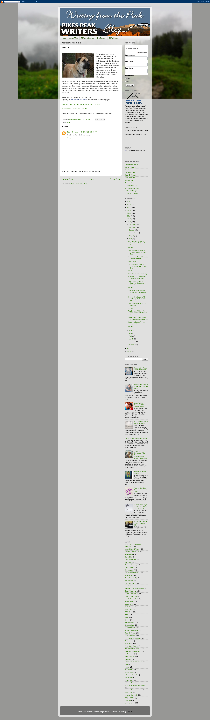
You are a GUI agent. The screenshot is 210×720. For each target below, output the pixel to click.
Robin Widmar (130, 622)
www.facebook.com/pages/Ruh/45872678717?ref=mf (81, 104)
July (130, 238)
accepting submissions (132, 651)
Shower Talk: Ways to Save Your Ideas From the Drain (140, 506)
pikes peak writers (131, 683)
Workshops (128, 641)
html (128, 78)
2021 (129, 201)
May (130, 333)
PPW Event (128, 609)
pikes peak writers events (133, 690)
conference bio (130, 656)
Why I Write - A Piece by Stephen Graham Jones (141, 386)
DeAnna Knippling (131, 565)
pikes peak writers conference (135, 685)
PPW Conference (87, 38)
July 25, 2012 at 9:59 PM (88, 132)
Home (64, 38)
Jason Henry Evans (131, 164)
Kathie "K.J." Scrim (131, 193)
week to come (129, 703)
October (132, 230)
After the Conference (132, 552)
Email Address (130, 55)
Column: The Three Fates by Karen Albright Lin (137, 277)
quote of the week (131, 695)
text (128, 81)
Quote (130, 247)
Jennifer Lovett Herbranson (134, 588)
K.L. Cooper (129, 170)
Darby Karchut (130, 177)
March (131, 339)
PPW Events (113, 38)
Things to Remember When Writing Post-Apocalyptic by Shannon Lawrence (140, 455)
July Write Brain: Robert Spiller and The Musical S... (137, 292)
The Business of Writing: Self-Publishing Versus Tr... (136, 252)
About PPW (73, 38)
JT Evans (128, 586)
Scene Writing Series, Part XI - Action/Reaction (139, 404)
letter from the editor (132, 675)
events (127, 667)
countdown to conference (133, 662)
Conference (129, 562)
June (131, 330)
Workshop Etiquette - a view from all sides (140, 523)
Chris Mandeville (130, 559)
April (130, 336)
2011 (129, 348)
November (132, 227)
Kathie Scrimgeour (131, 594)
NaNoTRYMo (129, 604)
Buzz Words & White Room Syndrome (141, 422)
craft (126, 664)
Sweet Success (130, 635)
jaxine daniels (129, 672)
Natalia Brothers (130, 167)
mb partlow (128, 680)
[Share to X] (100, 119)
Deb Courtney (129, 567)
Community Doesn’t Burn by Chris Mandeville (138, 258)
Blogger (129, 712)
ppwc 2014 (128, 692)
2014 (129, 216)
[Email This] (96, 119)
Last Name (129, 68)
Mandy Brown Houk (131, 599)
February (132, 342)
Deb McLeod (129, 180)
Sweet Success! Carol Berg (137, 274)
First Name (129, 62)
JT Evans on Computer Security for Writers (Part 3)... (137, 243)
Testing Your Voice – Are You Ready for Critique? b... (137, 312)
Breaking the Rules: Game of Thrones (140, 369)
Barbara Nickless (130, 183)
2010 (129, 351)
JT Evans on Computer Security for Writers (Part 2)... (137, 266)
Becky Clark (129, 554)
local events (129, 677)
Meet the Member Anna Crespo (137, 438)
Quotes (127, 620)
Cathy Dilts (128, 557)
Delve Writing (129, 575)
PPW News (128, 612)
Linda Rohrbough (131, 191)
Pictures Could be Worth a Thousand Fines (140, 489)
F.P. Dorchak (129, 580)
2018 (129, 204)
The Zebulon (101, 38)
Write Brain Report (131, 646)
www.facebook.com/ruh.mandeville (74, 109)
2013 (129, 219)
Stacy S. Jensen (73, 132)
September (133, 233)
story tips (128, 700)
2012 (129, 222)
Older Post (115, 179)
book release (129, 654)
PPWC (127, 614)
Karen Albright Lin (131, 185)
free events (128, 670)
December (132, 224)
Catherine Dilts (130, 172)
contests (127, 659)
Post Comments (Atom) (79, 184)
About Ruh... (132, 261)
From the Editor (130, 583)
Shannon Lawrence (131, 630)
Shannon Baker (130, 628)
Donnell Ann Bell (130, 578)
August (131, 236)
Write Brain (128, 643)
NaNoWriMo (129, 607)
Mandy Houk (129, 601)
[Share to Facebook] (102, 119)
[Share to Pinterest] (104, 119)
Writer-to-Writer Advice (132, 649)
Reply (69, 138)
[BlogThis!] (98, 119)
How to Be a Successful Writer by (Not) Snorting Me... (137, 298)
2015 (129, 213)
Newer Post (67, 179)
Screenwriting (129, 625)
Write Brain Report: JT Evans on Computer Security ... (136, 283)
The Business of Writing (133, 638)
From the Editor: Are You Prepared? (136, 323)
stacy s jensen (130, 698)
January (132, 345)
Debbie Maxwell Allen (132, 572)
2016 (129, 210)
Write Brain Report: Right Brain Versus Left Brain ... (138, 318)
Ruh (68, 122)
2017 (129, 207)
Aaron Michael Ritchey (132, 188)
